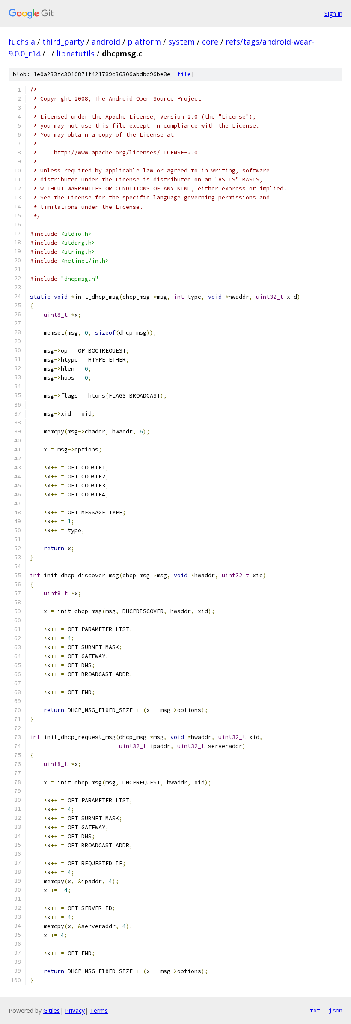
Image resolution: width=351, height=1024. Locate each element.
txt (315, 1010)
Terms (99, 1010)
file (184, 74)
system (181, 41)
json (335, 1010)
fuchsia (22, 41)
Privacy (75, 1010)
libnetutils (76, 53)
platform (144, 41)
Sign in (333, 13)
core (210, 41)
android (106, 41)
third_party (63, 41)
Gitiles (51, 1010)
